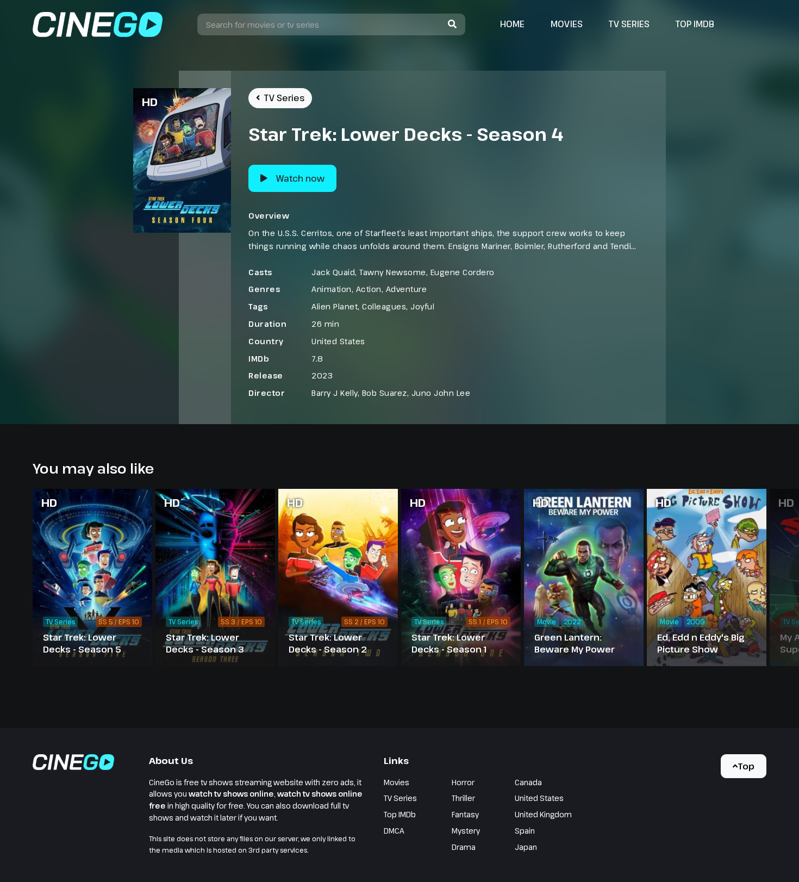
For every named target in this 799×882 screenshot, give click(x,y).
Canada (528, 782)
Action (369, 289)
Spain (525, 830)
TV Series (629, 24)
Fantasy (465, 814)
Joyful (422, 306)
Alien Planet (334, 306)
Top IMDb (695, 24)
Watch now (300, 178)
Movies (567, 24)
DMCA (394, 830)
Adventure (406, 289)
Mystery (466, 830)
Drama (464, 847)
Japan (526, 847)
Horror (463, 782)
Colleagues (384, 306)
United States (338, 341)
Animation (331, 289)
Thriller (463, 798)
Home (512, 24)
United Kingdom (543, 814)
